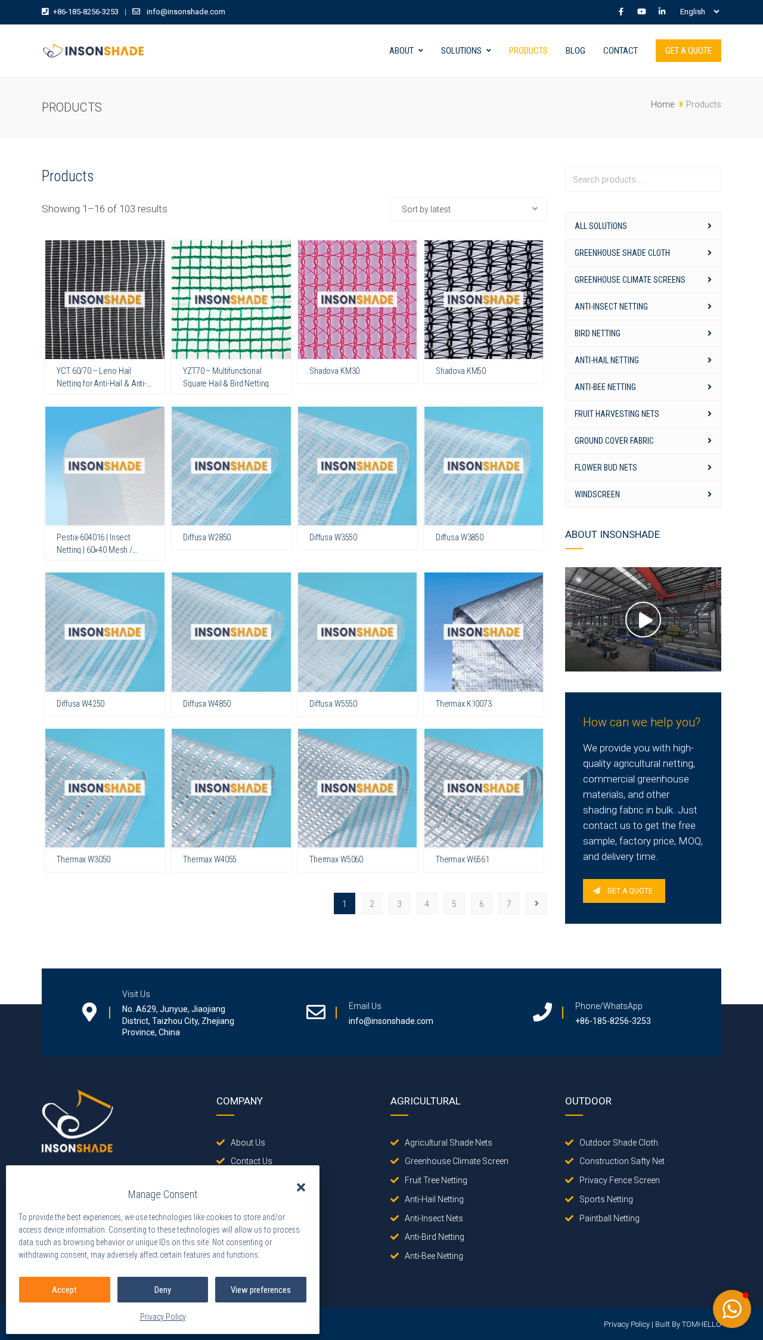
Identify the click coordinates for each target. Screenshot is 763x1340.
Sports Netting (606, 1199)
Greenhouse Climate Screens (630, 279)
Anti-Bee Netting (605, 387)
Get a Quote (688, 50)
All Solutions (601, 226)
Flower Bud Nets (606, 467)
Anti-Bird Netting (434, 1237)
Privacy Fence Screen (619, 1180)
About (401, 50)
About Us (248, 1142)
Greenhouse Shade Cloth (622, 253)
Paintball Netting (609, 1218)
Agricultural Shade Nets (448, 1142)
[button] (301, 1187)
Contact (620, 50)
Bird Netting (598, 333)
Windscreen (597, 494)
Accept (64, 1290)
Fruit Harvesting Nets (617, 414)
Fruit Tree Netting (436, 1180)
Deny (162, 1290)
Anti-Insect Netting (611, 306)
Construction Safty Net (622, 1161)
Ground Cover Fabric (614, 440)
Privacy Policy (163, 1317)
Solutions (461, 50)
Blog (575, 50)
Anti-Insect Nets (434, 1218)
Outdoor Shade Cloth (618, 1142)
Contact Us (251, 1161)
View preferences (261, 1290)
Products (528, 50)
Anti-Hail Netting (607, 360)
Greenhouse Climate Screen (456, 1161)
